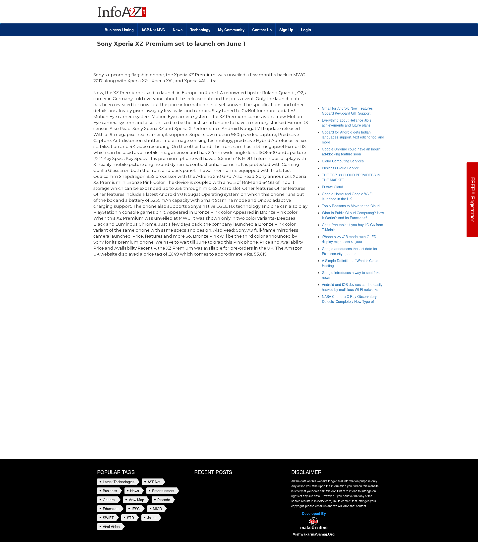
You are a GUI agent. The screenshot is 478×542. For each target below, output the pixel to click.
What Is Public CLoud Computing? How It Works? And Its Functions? (353, 215)
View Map (136, 499)
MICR (157, 508)
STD (130, 517)
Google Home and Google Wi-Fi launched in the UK (347, 196)
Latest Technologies (118, 481)
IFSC (136, 508)
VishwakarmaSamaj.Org (314, 534)
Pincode (163, 499)
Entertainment (163, 490)
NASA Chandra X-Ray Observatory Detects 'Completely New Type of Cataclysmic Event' (349, 301)
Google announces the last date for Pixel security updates (349, 251)
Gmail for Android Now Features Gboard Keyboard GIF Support (347, 111)
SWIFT (108, 517)
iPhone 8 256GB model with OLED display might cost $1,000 (349, 239)
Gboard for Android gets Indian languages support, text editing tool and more (353, 137)
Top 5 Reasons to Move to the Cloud (351, 205)
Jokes (151, 517)
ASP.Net (154, 481)
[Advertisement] (187, 61)
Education (111, 508)
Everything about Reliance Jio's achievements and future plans (346, 123)
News (134, 490)
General (109, 499)
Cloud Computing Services (343, 160)
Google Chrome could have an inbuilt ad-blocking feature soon (351, 151)
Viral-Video (111, 526)
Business (110, 490)
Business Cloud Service (340, 167)
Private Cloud (332, 186)
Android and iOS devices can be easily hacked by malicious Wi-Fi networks (352, 287)
